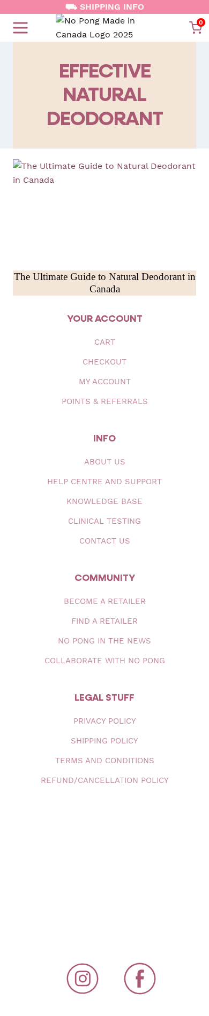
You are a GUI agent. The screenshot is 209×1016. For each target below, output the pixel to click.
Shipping (104, 741)
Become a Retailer (105, 601)
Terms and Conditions (104, 760)
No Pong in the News (104, 641)
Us (104, 462)
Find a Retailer (104, 621)
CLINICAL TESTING (104, 521)
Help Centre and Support (104, 481)
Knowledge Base (104, 501)
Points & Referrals (105, 401)
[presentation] (104, 210)
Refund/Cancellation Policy (105, 780)
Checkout (104, 362)
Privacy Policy (104, 721)
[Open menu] (20, 27)
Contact (104, 541)
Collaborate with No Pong (104, 660)
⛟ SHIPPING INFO (104, 7)
